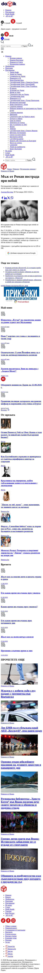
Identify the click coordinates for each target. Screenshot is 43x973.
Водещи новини (16, 58)
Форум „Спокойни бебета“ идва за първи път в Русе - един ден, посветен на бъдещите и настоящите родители (21, 528)
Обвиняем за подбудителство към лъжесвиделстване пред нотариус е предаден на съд (21, 878)
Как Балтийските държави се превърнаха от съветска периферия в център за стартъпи (21, 459)
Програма (9, 68)
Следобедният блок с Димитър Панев (24, 82)
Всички (4, 410)
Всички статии (11, 936)
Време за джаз (15, 92)
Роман (8, 286)
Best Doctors (9, 913)
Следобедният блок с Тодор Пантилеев (24, 100)
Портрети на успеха (17, 123)
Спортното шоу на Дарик (19, 94)
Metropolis (13, 114)
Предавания (9, 12)
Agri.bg (10, 956)
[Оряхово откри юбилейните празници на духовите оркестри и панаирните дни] (19, 755)
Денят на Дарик (16, 74)
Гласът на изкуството (18, 135)
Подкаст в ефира (16, 119)
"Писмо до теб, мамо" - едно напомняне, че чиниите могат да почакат (20, 505)
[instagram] (13, 922)
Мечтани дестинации (18, 133)
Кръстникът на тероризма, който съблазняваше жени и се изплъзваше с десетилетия (19, 483)
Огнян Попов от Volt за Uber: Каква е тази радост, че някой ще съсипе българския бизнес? (21, 434)
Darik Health (9, 14)
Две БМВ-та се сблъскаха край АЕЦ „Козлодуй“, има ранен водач (21, 729)
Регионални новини (17, 64)
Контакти (8, 932)
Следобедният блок (17, 96)
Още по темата (15, 121)
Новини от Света (16, 62)
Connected (13, 145)
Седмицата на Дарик (17, 76)
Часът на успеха (16, 143)
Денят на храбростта (17, 147)
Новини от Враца (7, 171)
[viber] (11, 199)
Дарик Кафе (14, 72)
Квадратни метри (16, 137)
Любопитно (9, 66)
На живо (8, 151)
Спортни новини (16, 106)
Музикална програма (18, 102)
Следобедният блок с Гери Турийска (23, 86)
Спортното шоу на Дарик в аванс (22, 116)
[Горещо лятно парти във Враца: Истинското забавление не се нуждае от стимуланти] (19, 832)
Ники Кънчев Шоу (17, 80)
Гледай (6, 39)
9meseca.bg (5, 511)
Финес (12, 127)
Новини (8, 10)
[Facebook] (8, 195)
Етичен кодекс (10, 934)
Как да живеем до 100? (18, 125)
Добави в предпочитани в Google (23, 253)
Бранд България (16, 149)
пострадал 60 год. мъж (19, 286)
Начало (8, 897)
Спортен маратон (16, 112)
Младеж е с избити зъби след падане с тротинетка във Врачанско (18, 693)
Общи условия (10, 926)
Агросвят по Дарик (17, 90)
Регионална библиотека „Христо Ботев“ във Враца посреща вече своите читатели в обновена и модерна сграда (20, 803)
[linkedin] (5, 199)
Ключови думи (11, 938)
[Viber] (2, 195)
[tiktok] (3, 922)
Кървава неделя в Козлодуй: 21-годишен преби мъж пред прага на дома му (23, 269)
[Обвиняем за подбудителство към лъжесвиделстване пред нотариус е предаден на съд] (19, 869)
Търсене (8, 911)
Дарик (9, 169)
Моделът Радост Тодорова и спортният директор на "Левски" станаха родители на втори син (20, 552)
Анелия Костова (7, 192)
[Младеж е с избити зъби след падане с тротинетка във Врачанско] (19, 684)
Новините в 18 (15, 78)
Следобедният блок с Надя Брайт (22, 84)
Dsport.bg (11, 946)
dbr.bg (3, 442)
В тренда (13, 88)
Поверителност (11, 928)
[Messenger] (5, 195)
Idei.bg (10, 951)
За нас (7, 942)
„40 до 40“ (9, 16)
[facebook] (2, 199)
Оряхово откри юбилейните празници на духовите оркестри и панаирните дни (21, 764)
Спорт (7, 153)
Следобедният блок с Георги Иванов (23, 131)
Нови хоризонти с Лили (19, 104)
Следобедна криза (16, 139)
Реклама (8, 940)
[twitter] (8, 199)
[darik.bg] (9, 6)
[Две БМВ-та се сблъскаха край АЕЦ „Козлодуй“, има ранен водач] (19, 721)
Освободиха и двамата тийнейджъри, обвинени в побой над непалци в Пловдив (23, 281)
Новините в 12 (15, 98)
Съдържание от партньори (15, 930)
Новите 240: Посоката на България (23, 141)
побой (3, 286)
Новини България (16, 60)
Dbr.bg (10, 954)
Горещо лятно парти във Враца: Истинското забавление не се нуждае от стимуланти (20, 841)
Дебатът (13, 129)
